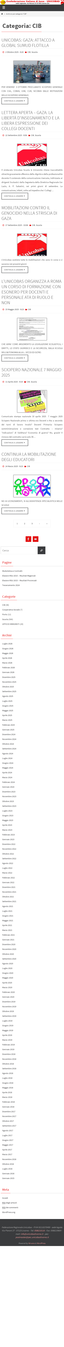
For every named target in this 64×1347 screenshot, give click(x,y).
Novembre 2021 (9, 888)
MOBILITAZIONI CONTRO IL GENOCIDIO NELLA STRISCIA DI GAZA (29, 211)
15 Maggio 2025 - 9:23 (14, 307)
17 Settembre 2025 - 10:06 (16, 223)
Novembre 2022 (9, 845)
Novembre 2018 (9, 1055)
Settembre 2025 (9, 687)
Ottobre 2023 (8, 797)
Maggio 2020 (7, 973)
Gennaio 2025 (8, 725)
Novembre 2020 (9, 945)
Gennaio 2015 (8, 1174)
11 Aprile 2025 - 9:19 (14, 378)
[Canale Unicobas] (35, 535)
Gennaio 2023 (8, 835)
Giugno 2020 (7, 969)
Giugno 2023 (7, 811)
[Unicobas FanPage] (28, 535)
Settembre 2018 (9, 1064)
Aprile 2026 (7, 654)
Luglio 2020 (7, 964)
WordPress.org (8, 1208)
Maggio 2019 (7, 1026)
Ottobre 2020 (8, 950)
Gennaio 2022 (8, 878)
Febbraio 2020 (8, 988)
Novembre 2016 (9, 1155)
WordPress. (41, 1239)
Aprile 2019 (7, 1031)
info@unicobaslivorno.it (32, 1229)
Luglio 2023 (7, 806)
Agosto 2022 (7, 859)
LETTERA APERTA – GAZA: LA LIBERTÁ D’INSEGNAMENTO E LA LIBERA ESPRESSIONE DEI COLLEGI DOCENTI (30, 120)
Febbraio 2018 (8, 1098)
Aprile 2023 (7, 821)
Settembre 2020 (9, 954)
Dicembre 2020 (8, 940)
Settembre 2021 (9, 897)
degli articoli (9, 1198)
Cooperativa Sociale (11, 605)
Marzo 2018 (7, 1093)
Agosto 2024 (7, 749)
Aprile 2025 (7, 711)
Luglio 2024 (7, 754)
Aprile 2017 (7, 1145)
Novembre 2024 (9, 735)
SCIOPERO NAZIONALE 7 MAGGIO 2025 (31, 369)
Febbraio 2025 (8, 720)
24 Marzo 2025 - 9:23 (14, 462)
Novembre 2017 (9, 1112)
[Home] (2, 14)
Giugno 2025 (7, 701)
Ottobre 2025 (8, 682)
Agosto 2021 (7, 902)
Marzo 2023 (7, 825)
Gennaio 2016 (8, 1169)
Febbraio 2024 (8, 778)
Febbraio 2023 (8, 830)
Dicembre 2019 (8, 997)
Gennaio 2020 (8, 993)
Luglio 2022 (7, 864)
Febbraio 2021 (8, 930)
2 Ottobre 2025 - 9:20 (14, 52)
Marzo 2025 (7, 716)
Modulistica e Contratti (12, 566)
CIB (29, 52)
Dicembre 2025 (8, 673)
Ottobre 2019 (8, 1007)
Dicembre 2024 (8, 730)
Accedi (5, 1193)
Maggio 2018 (7, 1083)
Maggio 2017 (7, 1140)
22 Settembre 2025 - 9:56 (16, 134)
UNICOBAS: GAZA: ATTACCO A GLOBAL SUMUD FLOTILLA (28, 42)
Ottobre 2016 (8, 1160)
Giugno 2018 (7, 1078)
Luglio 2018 (7, 1074)
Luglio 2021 (7, 907)
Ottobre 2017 (8, 1117)
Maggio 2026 (7, 649)
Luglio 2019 (7, 1016)
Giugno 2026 (7, 644)
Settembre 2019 (9, 1012)
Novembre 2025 (9, 677)
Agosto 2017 (7, 1126)
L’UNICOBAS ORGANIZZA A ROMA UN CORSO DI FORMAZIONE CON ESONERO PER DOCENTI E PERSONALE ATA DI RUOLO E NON (31, 289)
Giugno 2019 (7, 1021)
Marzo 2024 (7, 773)
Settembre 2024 (9, 744)
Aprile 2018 (7, 1088)
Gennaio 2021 (8, 935)
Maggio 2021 (7, 916)
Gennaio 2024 (8, 782)
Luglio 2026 (7, 639)
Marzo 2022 (7, 868)
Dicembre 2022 (8, 840)
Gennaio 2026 (8, 668)
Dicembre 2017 (8, 1107)
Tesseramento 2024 (11, 581)
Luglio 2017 (7, 1131)
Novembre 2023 (9, 792)
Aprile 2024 (7, 768)
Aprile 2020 (7, 978)
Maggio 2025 (7, 706)
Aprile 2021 (7, 921)
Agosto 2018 (7, 1069)
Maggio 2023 (7, 816)
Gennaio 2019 (8, 1045)
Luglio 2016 (7, 1164)
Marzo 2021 (7, 926)
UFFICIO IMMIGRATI (10, 620)
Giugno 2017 (7, 1136)
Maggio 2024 (7, 763)
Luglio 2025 (7, 697)
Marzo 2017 (7, 1150)
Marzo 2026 (7, 658)
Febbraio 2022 (8, 873)
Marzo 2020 (7, 983)
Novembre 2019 (9, 1002)
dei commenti (10, 1203)
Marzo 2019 (7, 1035)
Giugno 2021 (7, 911)
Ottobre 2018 (8, 1059)
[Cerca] (41, 546)
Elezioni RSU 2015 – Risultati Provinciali (19, 576)
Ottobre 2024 (8, 740)
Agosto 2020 (7, 959)
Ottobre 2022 (8, 849)
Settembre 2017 (9, 1121)
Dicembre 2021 (8, 883)
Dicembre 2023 (8, 787)
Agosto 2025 (7, 692)
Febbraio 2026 (8, 663)
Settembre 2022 (9, 854)
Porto (4, 610)
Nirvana (31, 1239)
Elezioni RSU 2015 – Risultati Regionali (19, 571)
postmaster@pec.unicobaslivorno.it (32, 1233)
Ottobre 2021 (8, 892)
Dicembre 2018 (8, 1050)
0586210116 (39, 1226)
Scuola (35, 52)
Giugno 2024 (7, 759)
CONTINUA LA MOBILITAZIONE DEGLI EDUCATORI (28, 453)
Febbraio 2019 (8, 1040)
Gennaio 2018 (8, 1102)
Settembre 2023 (9, 802)
